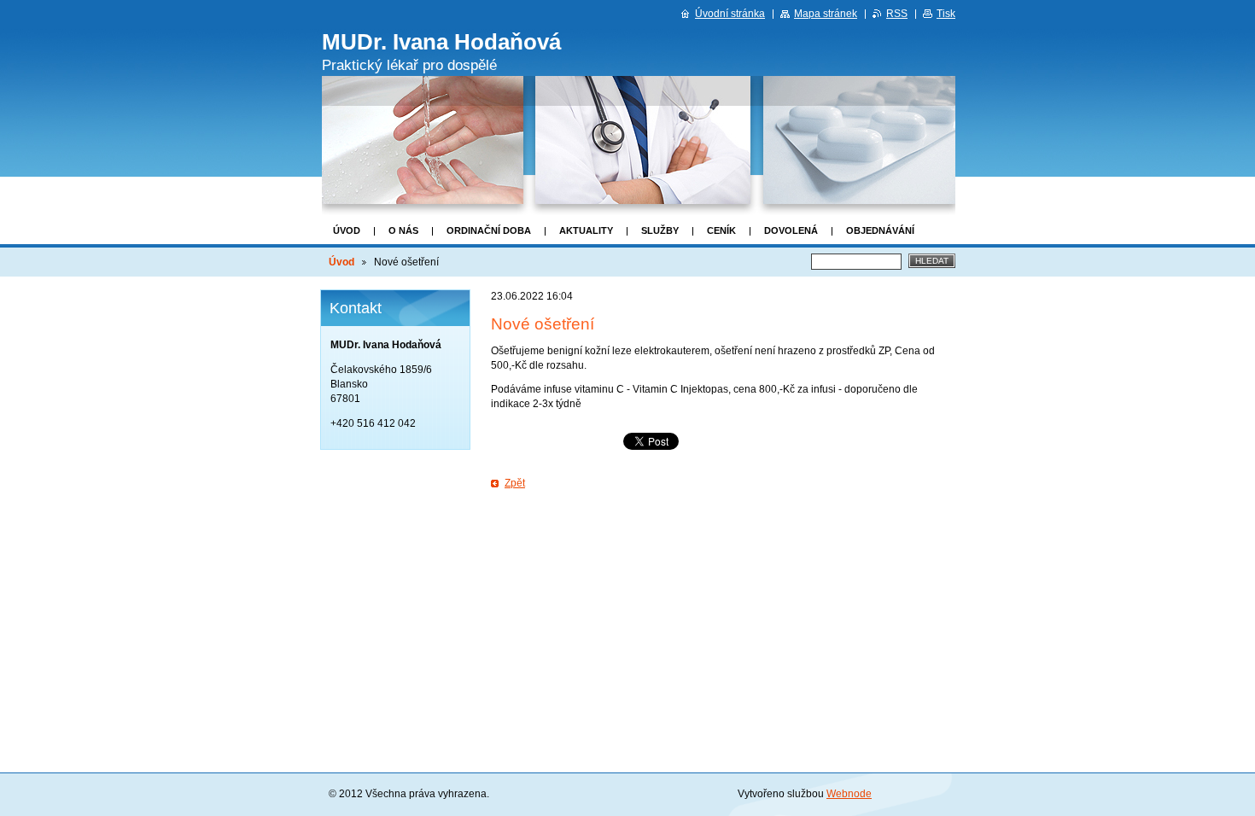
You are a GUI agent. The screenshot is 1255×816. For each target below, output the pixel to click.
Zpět (515, 483)
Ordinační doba (489, 230)
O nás (403, 230)
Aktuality (586, 230)
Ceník (721, 230)
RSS (897, 14)
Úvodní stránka (730, 14)
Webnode (849, 794)
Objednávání (880, 230)
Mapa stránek (825, 14)
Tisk (946, 14)
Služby (660, 230)
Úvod (346, 230)
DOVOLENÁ (791, 230)
